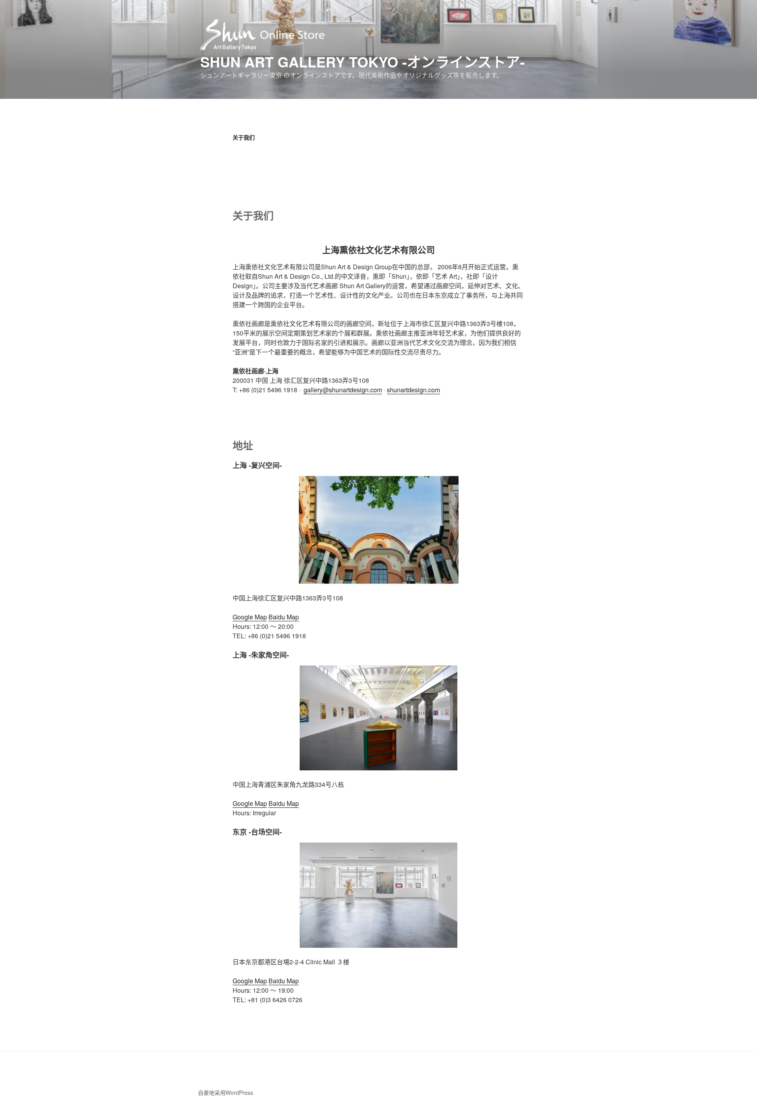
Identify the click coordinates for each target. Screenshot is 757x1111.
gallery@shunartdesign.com (343, 389)
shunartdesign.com (413, 389)
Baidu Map (283, 616)
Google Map (250, 616)
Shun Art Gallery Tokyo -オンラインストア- (362, 61)
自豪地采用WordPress (225, 1092)
